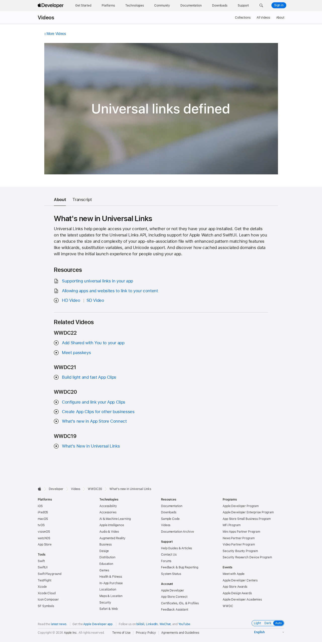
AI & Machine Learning (115, 519)
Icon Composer (48, 599)
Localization (107, 589)
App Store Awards (235, 586)
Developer (56, 489)
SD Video (95, 300)
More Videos (56, 34)
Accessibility (108, 506)
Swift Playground (49, 574)
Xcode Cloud (47, 593)
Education (106, 564)
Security (105, 602)
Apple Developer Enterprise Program (248, 512)
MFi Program (231, 525)
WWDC (228, 606)
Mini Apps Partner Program (241, 531)
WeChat (165, 624)
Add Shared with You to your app (93, 342)
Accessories (107, 512)
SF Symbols (46, 606)
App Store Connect (174, 597)
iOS (40, 506)
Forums (166, 561)
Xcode (42, 586)
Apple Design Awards (237, 593)
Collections (243, 17)
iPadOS (43, 512)
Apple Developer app (97, 624)
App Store (45, 544)
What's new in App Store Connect (94, 421)
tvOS (41, 525)
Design (104, 551)
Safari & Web (108, 609)
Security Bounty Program (240, 551)
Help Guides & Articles (176, 548)
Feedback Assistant (174, 609)
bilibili (140, 624)
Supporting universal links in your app (97, 280)
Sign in (279, 5)
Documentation (171, 506)
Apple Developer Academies (242, 599)
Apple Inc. (71, 632)
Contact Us (169, 554)
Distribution (107, 557)
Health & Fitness (110, 576)
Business (105, 544)
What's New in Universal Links (91, 446)
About (280, 17)
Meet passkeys (76, 352)
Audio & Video (109, 531)
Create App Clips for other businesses (98, 411)
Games (104, 570)
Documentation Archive (177, 531)
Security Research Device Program (247, 557)
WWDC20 (95, 489)
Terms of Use (121, 632)
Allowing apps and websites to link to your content (110, 290)
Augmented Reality (112, 538)
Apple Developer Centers (240, 580)
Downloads (168, 512)
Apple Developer (172, 590)
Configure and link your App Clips (93, 402)
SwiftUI (43, 567)
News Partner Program (239, 538)
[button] (261, 5)
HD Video (71, 300)
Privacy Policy (146, 632)
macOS (43, 519)
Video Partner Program (239, 544)
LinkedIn (152, 624)
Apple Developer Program (241, 506)
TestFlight (44, 580)
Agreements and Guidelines (180, 632)
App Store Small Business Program (247, 519)
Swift (41, 561)
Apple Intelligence (111, 525)
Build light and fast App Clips (89, 377)
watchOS (44, 538)
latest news (58, 624)
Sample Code (170, 519)
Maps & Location (111, 596)
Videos (46, 18)
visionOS (44, 531)
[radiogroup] (268, 623)
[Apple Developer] (51, 5)
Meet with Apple (234, 574)
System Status (171, 574)
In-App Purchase (111, 583)
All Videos (263, 17)
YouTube (184, 624)
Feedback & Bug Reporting (179, 567)
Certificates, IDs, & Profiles (180, 603)
